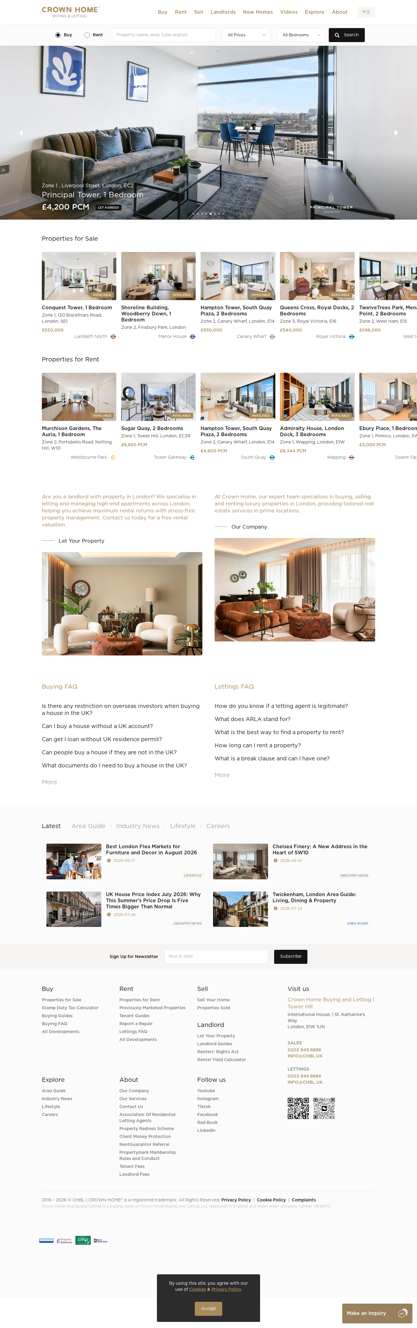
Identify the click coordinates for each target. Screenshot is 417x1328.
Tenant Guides (134, 1016)
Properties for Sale (61, 1000)
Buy (163, 12)
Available (107, 207)
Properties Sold (213, 1008)
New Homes (258, 12)
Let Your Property (216, 1036)
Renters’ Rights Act (218, 1052)
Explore (315, 12)
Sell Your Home (213, 1000)
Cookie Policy (271, 1200)
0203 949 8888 (304, 1050)
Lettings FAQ (133, 1032)
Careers (50, 1115)
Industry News (354, 875)
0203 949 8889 (304, 1076)
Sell (198, 12)
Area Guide (357, 923)
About (340, 12)
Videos (289, 12)
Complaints (304, 1200)
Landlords (223, 12)
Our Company (134, 1091)
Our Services (133, 1099)
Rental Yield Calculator (221, 1060)
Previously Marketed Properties (152, 1008)
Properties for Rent (139, 1000)
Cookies (197, 1289)
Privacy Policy (236, 1200)
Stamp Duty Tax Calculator (70, 1008)
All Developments (60, 1032)
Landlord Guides (214, 1044)
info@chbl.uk (305, 1056)
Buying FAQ (54, 1024)
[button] (162, 12)
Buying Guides (57, 1016)
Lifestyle (192, 875)
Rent (181, 12)
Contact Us (131, 1107)
